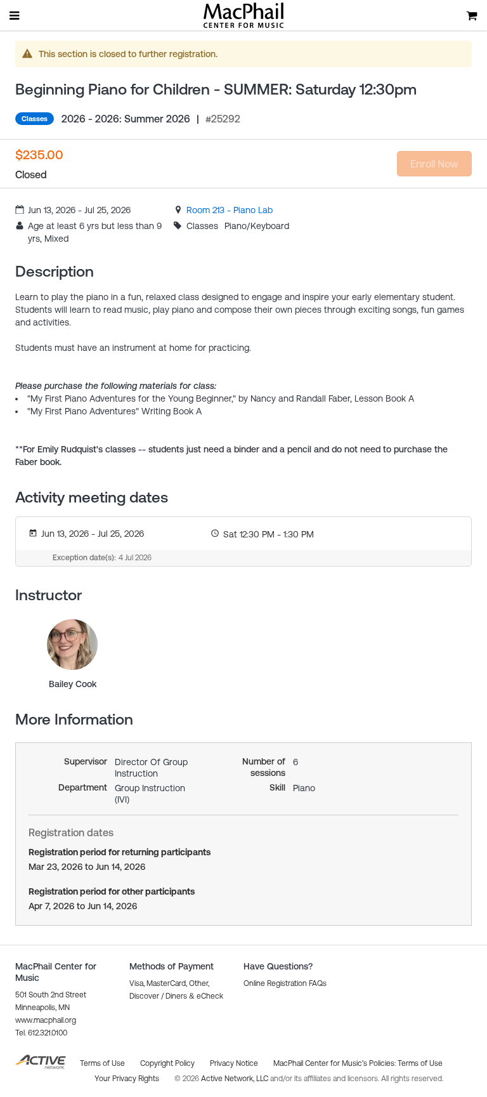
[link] (229, 210)
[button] (285, 983)
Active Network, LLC (235, 1078)
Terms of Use (420, 1063)
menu (15, 15)
